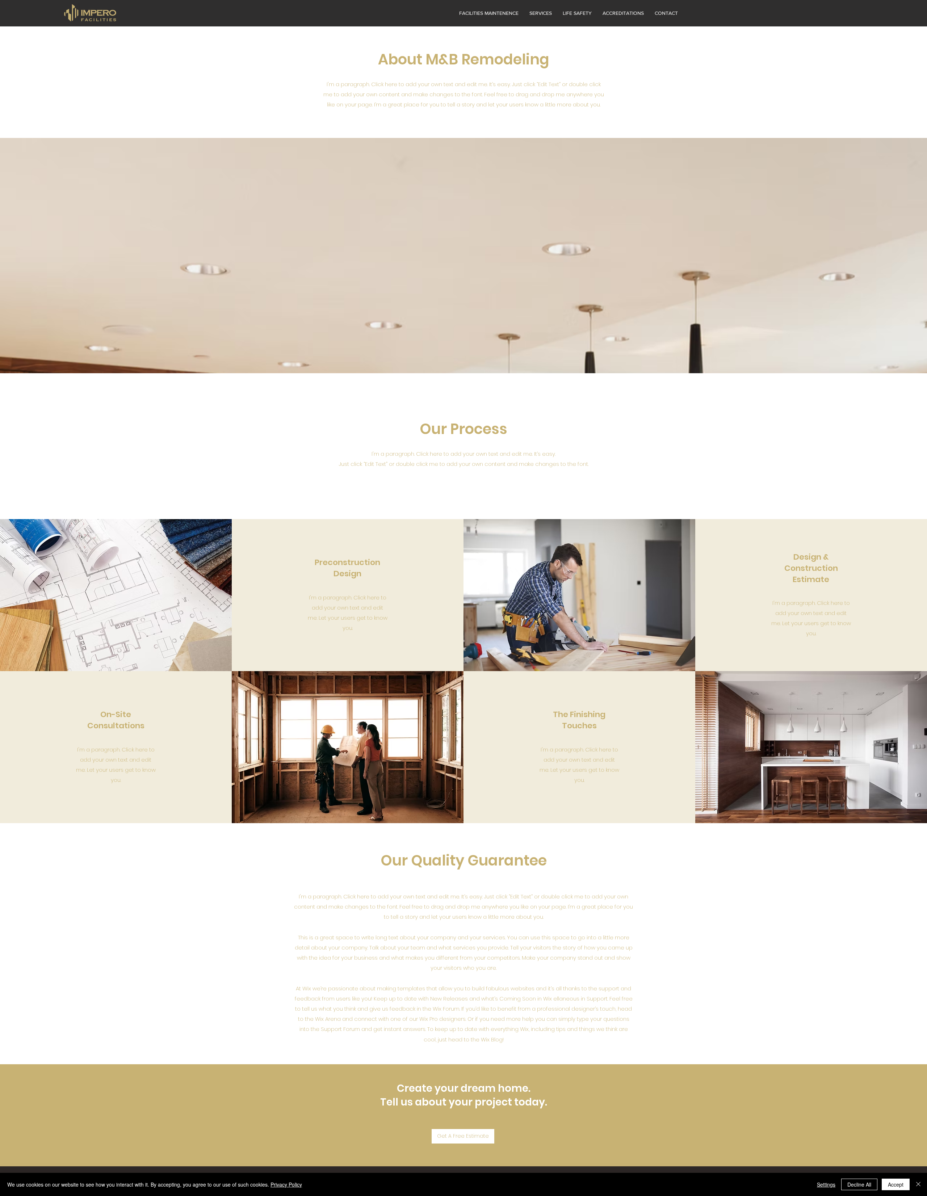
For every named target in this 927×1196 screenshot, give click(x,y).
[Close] (918, 1184)
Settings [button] (826, 1184)
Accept (895, 1184)
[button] (540, 13)
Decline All (859, 1184)
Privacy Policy (286, 1184)
